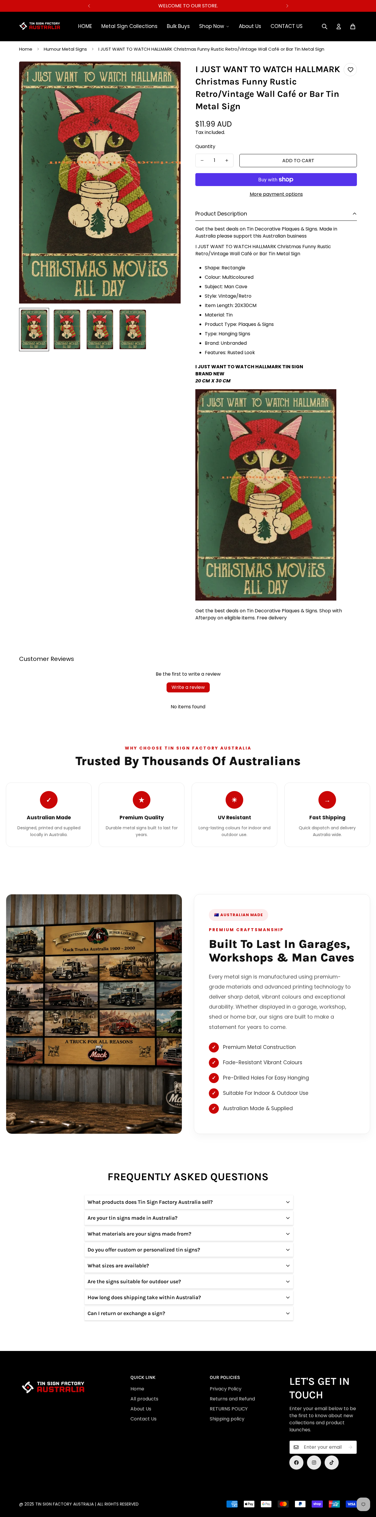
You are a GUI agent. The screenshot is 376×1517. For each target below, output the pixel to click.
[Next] (287, 6)
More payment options (276, 194)
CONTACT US (287, 26)
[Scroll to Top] (190, 1485)
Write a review (188, 687)
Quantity (205, 146)
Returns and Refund (232, 1398)
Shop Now (211, 26)
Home (25, 49)
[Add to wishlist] (350, 69)
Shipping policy (227, 1418)
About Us (250, 26)
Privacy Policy (225, 1388)
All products (144, 1398)
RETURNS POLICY (229, 1408)
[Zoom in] (168, 74)
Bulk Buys (178, 26)
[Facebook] (296, 1462)
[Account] (338, 26)
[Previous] (88, 6)
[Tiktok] (332, 1462)
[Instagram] (314, 1462)
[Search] (324, 26)
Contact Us (143, 1418)
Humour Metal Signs (65, 49)
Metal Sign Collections (129, 26)
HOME (85, 26)
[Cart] (352, 26)
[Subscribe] (350, 1447)
